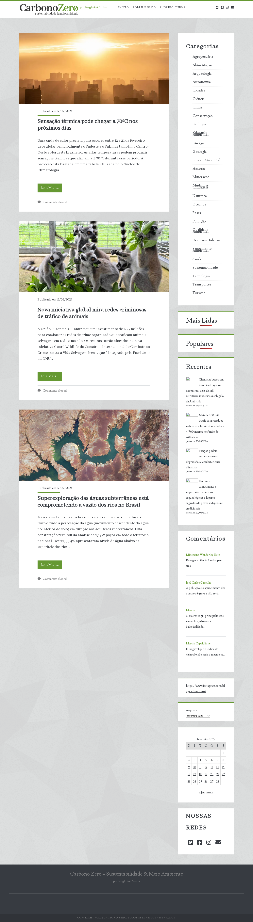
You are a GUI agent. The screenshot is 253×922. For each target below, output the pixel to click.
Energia (199, 143)
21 (217, 774)
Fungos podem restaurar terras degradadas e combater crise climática (203, 459)
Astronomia (202, 82)
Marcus (190, 610)
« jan (202, 792)
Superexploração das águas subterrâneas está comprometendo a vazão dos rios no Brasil (94, 445)
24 (194, 782)
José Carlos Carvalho (198, 583)
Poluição (199, 221)
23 (189, 782)
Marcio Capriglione (198, 643)
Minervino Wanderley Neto (203, 555)
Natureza (200, 196)
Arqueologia (202, 74)
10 (194, 767)
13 (212, 767)
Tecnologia (201, 276)
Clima (197, 107)
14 (217, 767)
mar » (209, 792)
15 (223, 767)
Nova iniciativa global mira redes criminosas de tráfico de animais (94, 256)
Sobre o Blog (144, 7)
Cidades (199, 90)
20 (211, 774)
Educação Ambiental (201, 134)
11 (200, 767)
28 (217, 782)
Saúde (197, 259)
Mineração (201, 177)
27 (211, 782)
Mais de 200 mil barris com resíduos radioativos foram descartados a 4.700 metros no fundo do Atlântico (205, 426)
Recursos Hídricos (206, 240)
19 (206, 774)
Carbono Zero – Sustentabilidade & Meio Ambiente (126, 874)
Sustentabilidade (205, 268)
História (199, 169)
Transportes (202, 284)
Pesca (197, 213)
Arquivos (191, 710)
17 (194, 774)
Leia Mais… (51, 188)
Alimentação (202, 65)
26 (206, 782)
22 (223, 774)
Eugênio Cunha (173, 7)
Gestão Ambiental (206, 160)
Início (123, 7)
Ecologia (199, 124)
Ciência (198, 99)
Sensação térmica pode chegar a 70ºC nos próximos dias (94, 68)
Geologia (200, 152)
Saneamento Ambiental (202, 250)
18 (200, 774)
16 (189, 774)
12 (206, 767)
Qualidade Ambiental (201, 231)
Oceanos (199, 204)
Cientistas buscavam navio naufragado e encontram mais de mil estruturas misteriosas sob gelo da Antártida (205, 390)
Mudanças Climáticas (201, 186)
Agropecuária (203, 57)
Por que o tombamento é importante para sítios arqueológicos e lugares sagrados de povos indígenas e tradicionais (204, 494)
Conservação (203, 116)
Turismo (199, 293)
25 (200, 782)
